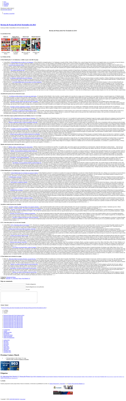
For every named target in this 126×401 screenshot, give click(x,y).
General (5, 331)
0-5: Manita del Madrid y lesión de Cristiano (22, 198)
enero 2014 (6, 349)
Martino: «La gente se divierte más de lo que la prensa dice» (24, 264)
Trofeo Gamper (97, 376)
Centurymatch (67, 376)
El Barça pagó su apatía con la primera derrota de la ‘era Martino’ (25, 134)
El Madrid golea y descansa (15, 176)
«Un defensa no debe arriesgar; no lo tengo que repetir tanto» (23, 96)
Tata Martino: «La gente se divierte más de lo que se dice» (23, 268)
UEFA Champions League (39, 376)
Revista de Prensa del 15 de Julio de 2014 (13, 323)
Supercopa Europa (110, 376)
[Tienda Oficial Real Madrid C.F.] (63, 389)
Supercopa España (77, 376)
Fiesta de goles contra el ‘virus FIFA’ (18, 242)
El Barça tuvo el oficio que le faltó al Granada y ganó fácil (22, 229)
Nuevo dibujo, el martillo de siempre (18, 182)
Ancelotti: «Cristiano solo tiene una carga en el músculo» (25, 217)
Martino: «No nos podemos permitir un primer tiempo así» (23, 150)
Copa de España (49, 376)
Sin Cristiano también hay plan (17, 70)
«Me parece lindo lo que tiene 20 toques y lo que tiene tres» (22, 258)
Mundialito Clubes (103, 376)
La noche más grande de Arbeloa (16, 64)
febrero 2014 (6, 348)
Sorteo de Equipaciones (9, 337)
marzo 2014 (6, 346)
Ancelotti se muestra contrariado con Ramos (20, 106)
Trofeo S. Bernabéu (88, 376)
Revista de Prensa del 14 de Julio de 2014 (13, 324)
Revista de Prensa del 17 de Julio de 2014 (13, 320)
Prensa (20, 278)
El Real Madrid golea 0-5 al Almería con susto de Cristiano (24, 173)
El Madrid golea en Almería (16, 190)
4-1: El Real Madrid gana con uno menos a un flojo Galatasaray (27, 82)
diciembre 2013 (7, 350)
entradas (115, 376)
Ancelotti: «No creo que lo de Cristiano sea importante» (23, 213)
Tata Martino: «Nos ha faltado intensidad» (19, 157)
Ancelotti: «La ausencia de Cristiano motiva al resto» (24, 110)
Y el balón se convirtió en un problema (19, 128)
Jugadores (83, 376)
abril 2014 (6, 345)
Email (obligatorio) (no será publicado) (35, 286)
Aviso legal (22, 399)
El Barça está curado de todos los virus (19, 235)
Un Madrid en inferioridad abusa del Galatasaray (21, 78)
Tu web (28, 289)
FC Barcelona (7, 329)
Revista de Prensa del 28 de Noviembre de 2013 (12, 307)
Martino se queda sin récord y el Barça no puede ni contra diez (23, 122)
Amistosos (55, 376)
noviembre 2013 (7, 352)
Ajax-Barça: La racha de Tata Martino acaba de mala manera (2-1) (27, 138)
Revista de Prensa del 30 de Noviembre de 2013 (35, 307)
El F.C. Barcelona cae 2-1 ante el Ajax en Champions (23, 118)
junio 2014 (6, 342)
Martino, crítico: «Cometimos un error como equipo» (21, 147)
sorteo (93, 376)
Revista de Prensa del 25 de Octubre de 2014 (14, 315)
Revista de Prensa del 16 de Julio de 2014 (13, 322)
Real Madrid (6, 333)
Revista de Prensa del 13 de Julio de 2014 (13, 326)
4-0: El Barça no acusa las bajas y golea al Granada (24, 247)
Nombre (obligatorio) (31, 284)
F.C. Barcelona (14, 278)
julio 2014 (6, 341)
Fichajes (72, 376)
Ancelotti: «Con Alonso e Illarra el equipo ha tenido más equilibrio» (26, 209)
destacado (8, 278)
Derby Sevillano (119, 376)
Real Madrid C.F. (26, 278)
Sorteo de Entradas (8, 336)
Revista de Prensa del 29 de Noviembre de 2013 (18, 25)
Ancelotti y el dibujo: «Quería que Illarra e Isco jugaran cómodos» (24, 206)
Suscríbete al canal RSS (9, 13)
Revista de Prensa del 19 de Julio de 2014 (13, 318)
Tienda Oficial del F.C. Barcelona (57, 383)
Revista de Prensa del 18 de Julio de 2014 (13, 319)
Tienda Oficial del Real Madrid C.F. (76, 383)
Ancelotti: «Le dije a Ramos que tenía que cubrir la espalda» (24, 101)
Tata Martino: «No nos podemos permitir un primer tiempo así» (26, 162)
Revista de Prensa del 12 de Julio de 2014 (13, 327)
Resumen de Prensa (11, 277)
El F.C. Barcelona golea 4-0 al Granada (20, 225)
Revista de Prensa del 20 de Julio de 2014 (13, 316)
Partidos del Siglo (8, 332)
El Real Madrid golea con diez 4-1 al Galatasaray (22, 62)
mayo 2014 (6, 344)
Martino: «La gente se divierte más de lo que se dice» (24, 272)
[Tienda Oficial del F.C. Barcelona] (63, 394)
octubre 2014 (7, 340)
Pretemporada (61, 376)
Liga (31, 376)
